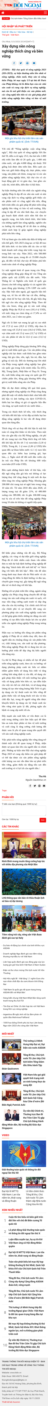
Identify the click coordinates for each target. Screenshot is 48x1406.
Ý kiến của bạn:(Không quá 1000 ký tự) (19, 804)
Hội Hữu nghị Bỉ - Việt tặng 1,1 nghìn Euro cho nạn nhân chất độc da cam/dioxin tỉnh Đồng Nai (23, 981)
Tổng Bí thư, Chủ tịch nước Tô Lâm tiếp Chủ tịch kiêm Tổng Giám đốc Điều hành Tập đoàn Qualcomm (23, 1062)
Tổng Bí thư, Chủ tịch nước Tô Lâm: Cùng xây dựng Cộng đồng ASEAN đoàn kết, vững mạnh (26, 1281)
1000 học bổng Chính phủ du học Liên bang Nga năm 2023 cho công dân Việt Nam (23, 1024)
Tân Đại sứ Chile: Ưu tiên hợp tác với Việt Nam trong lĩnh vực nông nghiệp (24, 1007)
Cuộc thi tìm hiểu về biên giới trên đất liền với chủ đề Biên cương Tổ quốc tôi (26, 1220)
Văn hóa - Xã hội (25, 32)
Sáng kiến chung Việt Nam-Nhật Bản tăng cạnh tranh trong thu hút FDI (24, 999)
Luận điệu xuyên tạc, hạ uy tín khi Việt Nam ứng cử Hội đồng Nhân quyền (25, 1243)
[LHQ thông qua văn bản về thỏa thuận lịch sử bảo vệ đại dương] (24, 882)
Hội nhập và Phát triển (17, 26)
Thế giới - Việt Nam (10, 35)
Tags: (4, 790)
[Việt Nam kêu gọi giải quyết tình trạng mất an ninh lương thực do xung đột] (11, 1078)
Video (5, 1135)
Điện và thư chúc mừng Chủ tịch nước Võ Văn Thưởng (23, 971)
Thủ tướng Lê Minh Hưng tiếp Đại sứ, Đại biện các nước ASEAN (34, 1044)
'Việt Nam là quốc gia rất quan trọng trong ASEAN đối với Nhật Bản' (22, 991)
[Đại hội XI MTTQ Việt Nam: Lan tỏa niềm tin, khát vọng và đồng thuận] (12, 1183)
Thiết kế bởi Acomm (11, 1402)
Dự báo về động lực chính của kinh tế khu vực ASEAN (23, 946)
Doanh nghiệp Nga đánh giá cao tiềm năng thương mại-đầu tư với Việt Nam (22, 955)
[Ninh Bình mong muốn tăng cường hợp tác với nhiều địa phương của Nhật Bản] (24, 845)
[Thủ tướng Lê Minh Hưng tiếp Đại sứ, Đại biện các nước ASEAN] (11, 1045)
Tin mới (5, 18)
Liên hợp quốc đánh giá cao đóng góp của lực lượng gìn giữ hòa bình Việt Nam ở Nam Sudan (24, 963)
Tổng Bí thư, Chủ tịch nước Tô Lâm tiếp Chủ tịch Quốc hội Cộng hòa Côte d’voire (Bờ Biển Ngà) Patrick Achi (23, 1098)
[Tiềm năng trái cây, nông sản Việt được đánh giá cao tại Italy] (24, 918)
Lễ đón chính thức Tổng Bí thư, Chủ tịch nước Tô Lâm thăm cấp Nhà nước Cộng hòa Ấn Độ (36, 1198)
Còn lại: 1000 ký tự (10, 819)
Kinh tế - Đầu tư (9, 32)
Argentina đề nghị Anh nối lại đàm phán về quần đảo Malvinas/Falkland (22, 1015)
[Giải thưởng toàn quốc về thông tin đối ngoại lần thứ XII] (24, 1154)
